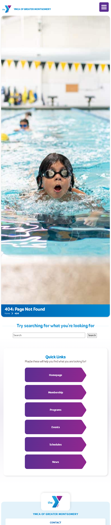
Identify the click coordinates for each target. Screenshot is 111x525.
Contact (55, 522)
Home (7, 313)
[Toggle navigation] (104, 7)
